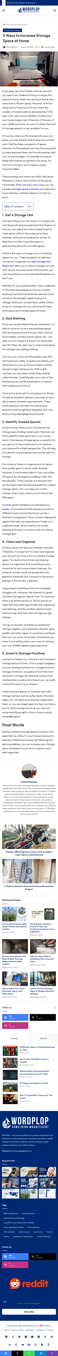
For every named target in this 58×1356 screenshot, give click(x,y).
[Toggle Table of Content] (28, 206)
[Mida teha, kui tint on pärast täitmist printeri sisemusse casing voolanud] (10, 1193)
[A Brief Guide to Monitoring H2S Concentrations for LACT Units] (10, 1075)
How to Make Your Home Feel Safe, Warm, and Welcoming (13, 991)
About (6, 1330)
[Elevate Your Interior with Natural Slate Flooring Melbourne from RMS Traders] (15, 946)
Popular (14, 1038)
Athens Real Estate (11, 1213)
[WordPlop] (29, 10)
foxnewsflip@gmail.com (22, 1151)
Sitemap (50, 1330)
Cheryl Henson (11, 47)
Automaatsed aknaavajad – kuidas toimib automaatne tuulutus (15, 926)
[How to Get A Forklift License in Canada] (10, 1063)
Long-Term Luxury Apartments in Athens (19, 1223)
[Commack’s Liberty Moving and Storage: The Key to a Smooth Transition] (10, 1172)
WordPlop (47, 1326)
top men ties (38, 1232)
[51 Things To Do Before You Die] (10, 1087)
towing (6, 1236)
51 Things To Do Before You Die (34, 1083)
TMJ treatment (9, 1232)
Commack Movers (28, 1213)
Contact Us (40, 1330)
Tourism (50, 1232)
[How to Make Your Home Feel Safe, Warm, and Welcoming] (15, 978)
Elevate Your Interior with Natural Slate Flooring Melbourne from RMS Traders (14, 960)
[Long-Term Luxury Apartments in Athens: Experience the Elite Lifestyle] (29, 1172)
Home (7, 24)
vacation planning (43, 1236)
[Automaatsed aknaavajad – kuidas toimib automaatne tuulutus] (15, 914)
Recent (43, 1038)
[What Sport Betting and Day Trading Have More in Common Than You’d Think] (10, 1183)
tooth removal (24, 1232)
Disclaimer (30, 1330)
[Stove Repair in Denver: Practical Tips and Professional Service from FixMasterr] (43, 914)
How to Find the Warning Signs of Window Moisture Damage (42, 991)
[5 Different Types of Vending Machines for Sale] (10, 1051)
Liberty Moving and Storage (14, 1218)
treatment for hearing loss (23, 1236)
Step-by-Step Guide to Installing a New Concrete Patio (42, 959)
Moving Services (34, 1227)
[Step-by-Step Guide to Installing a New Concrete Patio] (43, 946)
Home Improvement (19, 24)
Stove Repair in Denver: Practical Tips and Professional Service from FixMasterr (42, 928)
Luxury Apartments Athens (14, 1227)
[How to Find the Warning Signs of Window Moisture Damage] (43, 978)
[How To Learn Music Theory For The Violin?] (10, 1099)
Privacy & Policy (17, 1330)
